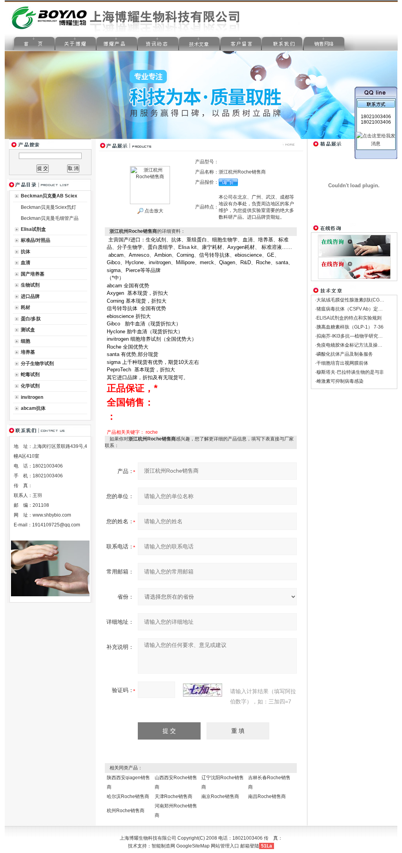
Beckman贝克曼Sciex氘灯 (48, 207)
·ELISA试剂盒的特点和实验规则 (348, 318)
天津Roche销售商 (173, 796)
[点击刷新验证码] (202, 690)
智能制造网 (163, 846)
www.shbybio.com (52, 515)
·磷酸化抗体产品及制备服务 (344, 354)
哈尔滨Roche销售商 (128, 796)
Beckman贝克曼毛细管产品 (50, 218)
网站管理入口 (225, 846)
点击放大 (153, 211)
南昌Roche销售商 (267, 796)
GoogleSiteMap (193, 846)
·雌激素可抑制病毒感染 (339, 381)
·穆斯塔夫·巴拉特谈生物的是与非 (349, 372)
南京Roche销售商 (220, 796)
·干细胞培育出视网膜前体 (341, 363)
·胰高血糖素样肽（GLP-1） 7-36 (349, 327)
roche (152, 432)
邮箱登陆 (249, 846)
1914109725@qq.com (56, 525)
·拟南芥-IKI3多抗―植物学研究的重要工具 (358, 336)
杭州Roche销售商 (125, 810)
